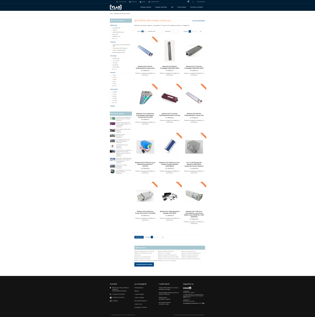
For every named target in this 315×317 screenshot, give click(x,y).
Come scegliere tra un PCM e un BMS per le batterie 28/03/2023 (123, 172)
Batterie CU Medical (164, 253)
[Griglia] (143, 31)
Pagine (186, 31)
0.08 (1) (115, 92)
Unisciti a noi (138, 304)
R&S (172, 7)
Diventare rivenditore (196, 7)
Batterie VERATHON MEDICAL (191, 259)
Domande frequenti (140, 301)
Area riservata (201, 1)
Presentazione (138, 287)
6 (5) (114, 81)
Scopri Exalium (181, 7)
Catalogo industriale (161, 7)
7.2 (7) (114, 83)
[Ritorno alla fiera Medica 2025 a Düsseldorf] (112, 130)
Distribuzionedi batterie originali (164, 298)
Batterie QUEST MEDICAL (142, 259)
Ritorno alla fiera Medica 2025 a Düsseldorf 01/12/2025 (123, 131)
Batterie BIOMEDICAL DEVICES (144, 251)
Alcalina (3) (116, 58)
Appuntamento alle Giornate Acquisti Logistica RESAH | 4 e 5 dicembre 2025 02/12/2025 (123, 125)
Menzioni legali (195, 315)
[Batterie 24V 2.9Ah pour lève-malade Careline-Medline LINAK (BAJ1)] (170, 147)
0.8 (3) (114, 96)
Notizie (136, 291)
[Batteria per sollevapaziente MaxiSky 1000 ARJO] (170, 196)
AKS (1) (115, 30)
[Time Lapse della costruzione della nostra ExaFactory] (112, 141)
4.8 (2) (114, 79)
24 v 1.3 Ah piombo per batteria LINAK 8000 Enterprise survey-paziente (194, 164)
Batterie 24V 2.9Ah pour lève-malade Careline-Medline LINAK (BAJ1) (169, 164)
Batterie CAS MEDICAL (188, 251)
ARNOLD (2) (116, 36)
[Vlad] (117, 7)
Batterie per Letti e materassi (167, 260)
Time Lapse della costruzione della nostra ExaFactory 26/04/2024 (123, 141)
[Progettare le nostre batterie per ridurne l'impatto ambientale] (112, 118)
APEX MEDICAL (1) (118, 32)
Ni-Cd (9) (115, 65)
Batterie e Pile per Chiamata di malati (146, 260)
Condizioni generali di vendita (182, 315)
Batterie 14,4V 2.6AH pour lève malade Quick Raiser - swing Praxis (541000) (145, 115)
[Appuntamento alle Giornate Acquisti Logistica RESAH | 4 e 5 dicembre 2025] (112, 123)
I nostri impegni (139, 297)
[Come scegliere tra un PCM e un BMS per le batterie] (112, 171)
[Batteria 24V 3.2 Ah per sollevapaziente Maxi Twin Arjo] (170, 98)
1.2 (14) (115, 98)
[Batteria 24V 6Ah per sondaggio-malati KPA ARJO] (170, 51)
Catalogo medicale (145, 7)
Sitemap (201, 315)
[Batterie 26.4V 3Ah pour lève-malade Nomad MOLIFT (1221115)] (145, 147)
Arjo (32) (115, 34)
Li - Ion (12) (116, 60)
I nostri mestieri (139, 294)
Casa (111, 13)
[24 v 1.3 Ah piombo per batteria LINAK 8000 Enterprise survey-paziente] (194, 147)
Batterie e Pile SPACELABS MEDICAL (169, 259)
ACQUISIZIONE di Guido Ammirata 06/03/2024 (122, 146)
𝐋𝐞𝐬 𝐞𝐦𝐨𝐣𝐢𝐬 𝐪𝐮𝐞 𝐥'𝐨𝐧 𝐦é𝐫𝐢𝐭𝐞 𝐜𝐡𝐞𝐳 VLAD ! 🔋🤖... (194, 303)
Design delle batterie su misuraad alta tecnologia (168, 288)
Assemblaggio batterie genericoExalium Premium (169, 293)
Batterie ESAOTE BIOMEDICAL (191, 253)
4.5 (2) (114, 77)
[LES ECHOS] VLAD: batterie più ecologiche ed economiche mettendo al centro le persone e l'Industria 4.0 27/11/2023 (123, 153)
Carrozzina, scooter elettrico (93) (121, 45)
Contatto (115, 301)
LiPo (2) (115, 63)
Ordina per (151, 31)
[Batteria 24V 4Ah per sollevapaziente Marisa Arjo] (145, 51)
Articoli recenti (118, 113)
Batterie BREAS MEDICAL (166, 251)
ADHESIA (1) (116, 28)
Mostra (167, 31)
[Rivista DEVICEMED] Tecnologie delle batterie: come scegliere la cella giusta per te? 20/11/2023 (123, 160)
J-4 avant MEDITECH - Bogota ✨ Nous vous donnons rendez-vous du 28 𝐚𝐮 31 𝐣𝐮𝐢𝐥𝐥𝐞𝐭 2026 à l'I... (193, 296)
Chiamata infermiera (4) (120, 48)
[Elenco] (145, 31)
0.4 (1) (114, 94)
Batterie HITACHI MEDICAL (190, 255)
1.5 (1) (114, 75)
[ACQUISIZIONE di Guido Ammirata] (112, 146)
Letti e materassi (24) (119, 50)
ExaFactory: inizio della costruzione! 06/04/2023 (121, 166)
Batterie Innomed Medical (142, 257)
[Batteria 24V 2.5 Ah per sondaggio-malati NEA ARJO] (194, 51)
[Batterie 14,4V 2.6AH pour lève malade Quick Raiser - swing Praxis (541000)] (145, 98)
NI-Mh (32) (116, 67)
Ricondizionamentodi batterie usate (165, 303)
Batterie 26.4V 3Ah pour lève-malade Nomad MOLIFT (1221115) (145, 164)
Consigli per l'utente (140, 307)
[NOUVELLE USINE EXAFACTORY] (112, 135)
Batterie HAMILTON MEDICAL (167, 255)
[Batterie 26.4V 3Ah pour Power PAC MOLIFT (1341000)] (145, 196)
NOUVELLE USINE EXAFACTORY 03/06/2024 (120, 136)
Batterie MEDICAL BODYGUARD (168, 257)
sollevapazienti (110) (119, 52)
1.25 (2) (115, 100)
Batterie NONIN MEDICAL (189, 257)
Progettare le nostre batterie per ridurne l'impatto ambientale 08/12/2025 (123, 119)
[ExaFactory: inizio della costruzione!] (112, 166)
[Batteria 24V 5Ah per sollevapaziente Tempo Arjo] (194, 98)
